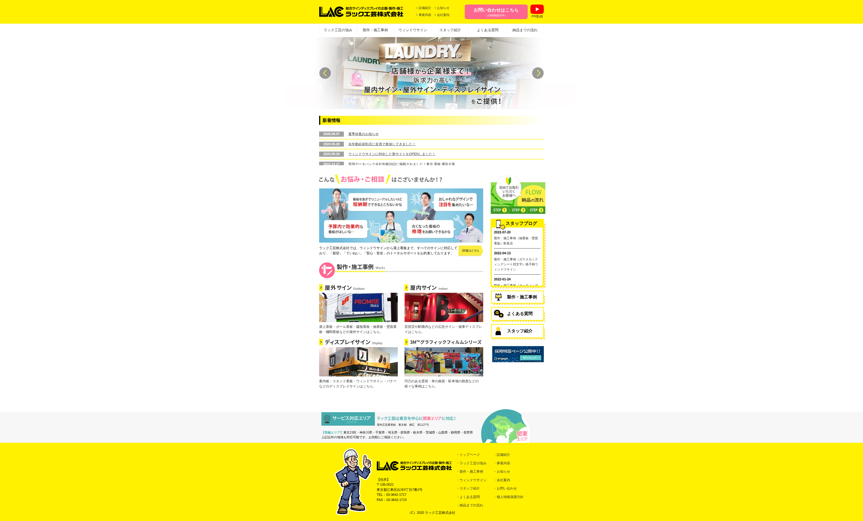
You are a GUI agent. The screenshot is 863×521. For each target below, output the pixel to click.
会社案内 (443, 15)
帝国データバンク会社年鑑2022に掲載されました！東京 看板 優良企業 (401, 164)
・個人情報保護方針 (508, 497)
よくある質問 (487, 30)
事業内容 (425, 15)
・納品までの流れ (469, 505)
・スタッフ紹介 (468, 488)
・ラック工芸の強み (471, 463)
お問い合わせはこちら (496, 12)
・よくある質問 (468, 497)
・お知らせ (501, 471)
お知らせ (443, 8)
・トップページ (468, 454)
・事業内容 (501, 463)
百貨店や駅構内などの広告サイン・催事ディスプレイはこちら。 (443, 329)
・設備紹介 (501, 454)
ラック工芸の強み (338, 30)
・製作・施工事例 (469, 471)
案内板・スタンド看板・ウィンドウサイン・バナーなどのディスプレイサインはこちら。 (358, 383)
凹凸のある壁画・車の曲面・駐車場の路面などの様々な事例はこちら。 (442, 383)
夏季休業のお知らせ (363, 134)
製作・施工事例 (375, 30)
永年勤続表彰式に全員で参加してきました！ (382, 144)
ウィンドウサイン (412, 30)
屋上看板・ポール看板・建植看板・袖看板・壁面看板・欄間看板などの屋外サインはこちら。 (358, 329)
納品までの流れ (525, 30)
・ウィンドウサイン (471, 480)
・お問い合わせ (505, 488)
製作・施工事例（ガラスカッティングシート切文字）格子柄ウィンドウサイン (516, 264)
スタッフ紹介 (450, 30)
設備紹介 (425, 8)
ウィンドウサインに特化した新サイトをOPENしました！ (392, 154)
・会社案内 (501, 480)
